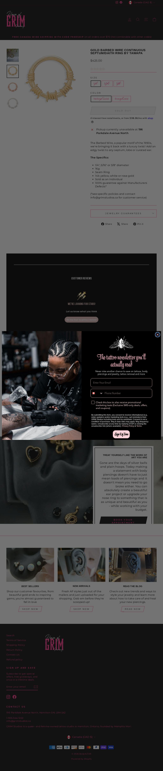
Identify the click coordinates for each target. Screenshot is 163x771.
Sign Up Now (121, 434)
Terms (139, 426)
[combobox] (97, 393)
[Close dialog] (157, 334)
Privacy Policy (128, 426)
